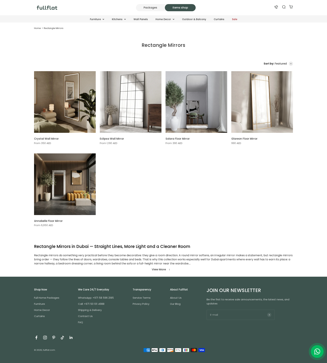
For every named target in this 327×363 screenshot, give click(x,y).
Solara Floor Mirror (178, 138)
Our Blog (175, 304)
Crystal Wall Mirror (46, 138)
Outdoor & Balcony (194, 19)
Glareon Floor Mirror (244, 138)
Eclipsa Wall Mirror (112, 138)
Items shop (180, 8)
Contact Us (85, 316)
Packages (150, 8)
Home (37, 28)
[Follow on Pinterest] (53, 337)
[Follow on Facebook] (36, 337)
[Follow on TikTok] (62, 337)
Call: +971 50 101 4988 (91, 304)
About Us (176, 297)
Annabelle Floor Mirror (48, 221)
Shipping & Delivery (90, 310)
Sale (234, 19)
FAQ (80, 322)
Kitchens (117, 19)
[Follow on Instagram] (45, 337)
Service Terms (142, 297)
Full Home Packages (46, 297)
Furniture (95, 19)
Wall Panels (141, 19)
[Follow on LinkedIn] (71, 337)
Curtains (219, 19)
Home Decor (163, 19)
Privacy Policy (141, 304)
